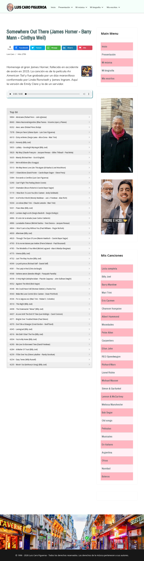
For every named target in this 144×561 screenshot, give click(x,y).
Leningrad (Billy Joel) (24, 329)
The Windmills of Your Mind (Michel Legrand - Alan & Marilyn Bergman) (43, 248)
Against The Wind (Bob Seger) (28, 284)
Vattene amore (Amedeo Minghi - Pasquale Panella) (36, 273)
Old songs (107, 420)
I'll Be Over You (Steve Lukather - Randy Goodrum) (35, 354)
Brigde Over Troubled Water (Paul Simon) (32, 319)
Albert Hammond (110, 316)
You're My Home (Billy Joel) (26, 339)
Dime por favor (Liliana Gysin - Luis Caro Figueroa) (35, 132)
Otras (105, 460)
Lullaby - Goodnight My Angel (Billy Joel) (32, 147)
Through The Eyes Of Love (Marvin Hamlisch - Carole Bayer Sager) (42, 238)
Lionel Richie (108, 372)
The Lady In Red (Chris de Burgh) (29, 268)
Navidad (106, 468)
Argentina (107, 452)
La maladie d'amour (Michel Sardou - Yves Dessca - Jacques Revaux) (43, 223)
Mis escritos (112, 7)
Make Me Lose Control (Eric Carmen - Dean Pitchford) (37, 294)
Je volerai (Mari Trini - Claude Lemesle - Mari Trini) (35, 203)
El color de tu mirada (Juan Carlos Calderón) (33, 218)
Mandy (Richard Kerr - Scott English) (30, 157)
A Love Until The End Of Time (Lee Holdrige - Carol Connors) (39, 314)
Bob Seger (107, 412)
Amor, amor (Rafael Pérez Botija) (28, 127)
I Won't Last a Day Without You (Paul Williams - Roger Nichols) (40, 228)
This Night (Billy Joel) (24, 304)
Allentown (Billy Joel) (24, 233)
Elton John (107, 348)
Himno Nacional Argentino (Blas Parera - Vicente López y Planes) (41, 122)
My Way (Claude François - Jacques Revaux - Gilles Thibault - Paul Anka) (44, 152)
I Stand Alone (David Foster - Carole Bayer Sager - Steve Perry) (40, 172)
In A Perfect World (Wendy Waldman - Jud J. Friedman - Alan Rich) (41, 198)
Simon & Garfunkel (111, 388)
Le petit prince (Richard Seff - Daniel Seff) (32, 263)
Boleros (106, 476)
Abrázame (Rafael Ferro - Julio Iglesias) (31, 117)
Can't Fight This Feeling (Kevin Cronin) (31, 183)
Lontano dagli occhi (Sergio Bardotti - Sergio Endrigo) (37, 213)
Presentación (64, 7)
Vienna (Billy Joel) (23, 253)
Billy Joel (106, 276)
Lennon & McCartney (112, 396)
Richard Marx (109, 364)
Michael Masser (110, 380)
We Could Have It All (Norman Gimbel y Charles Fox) (36, 289)
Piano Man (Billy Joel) (24, 208)
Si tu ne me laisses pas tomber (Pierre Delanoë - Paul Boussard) (40, 243)
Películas (106, 428)
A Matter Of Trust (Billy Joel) (27, 349)
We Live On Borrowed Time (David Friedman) (33, 344)
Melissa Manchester (112, 404)
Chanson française (112, 308)
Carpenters (108, 340)
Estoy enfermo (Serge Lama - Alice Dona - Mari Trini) (36, 137)
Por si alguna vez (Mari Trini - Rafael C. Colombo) (35, 299)
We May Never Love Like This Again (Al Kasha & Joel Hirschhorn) (41, 167)
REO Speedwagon (111, 356)
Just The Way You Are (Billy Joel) (28, 258)
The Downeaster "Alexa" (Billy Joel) (29, 309)
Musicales (107, 436)
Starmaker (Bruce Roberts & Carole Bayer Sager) (35, 188)
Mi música (80, 7)
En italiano (107, 444)
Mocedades (108, 324)
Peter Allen (107, 332)
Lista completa (109, 268)
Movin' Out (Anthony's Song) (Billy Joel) (31, 364)
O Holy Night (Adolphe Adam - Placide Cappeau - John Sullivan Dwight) (43, 278)
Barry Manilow (109, 284)
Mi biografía (95, 7)
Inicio (53, 7)
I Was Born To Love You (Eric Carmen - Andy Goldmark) (37, 193)
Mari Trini (107, 292)
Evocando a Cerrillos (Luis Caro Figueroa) (32, 177)
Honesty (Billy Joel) (23, 142)
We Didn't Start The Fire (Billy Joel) (29, 334)
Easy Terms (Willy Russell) (26, 359)
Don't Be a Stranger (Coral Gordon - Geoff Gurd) (34, 324)
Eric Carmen (108, 300)
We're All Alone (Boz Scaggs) (27, 162)
